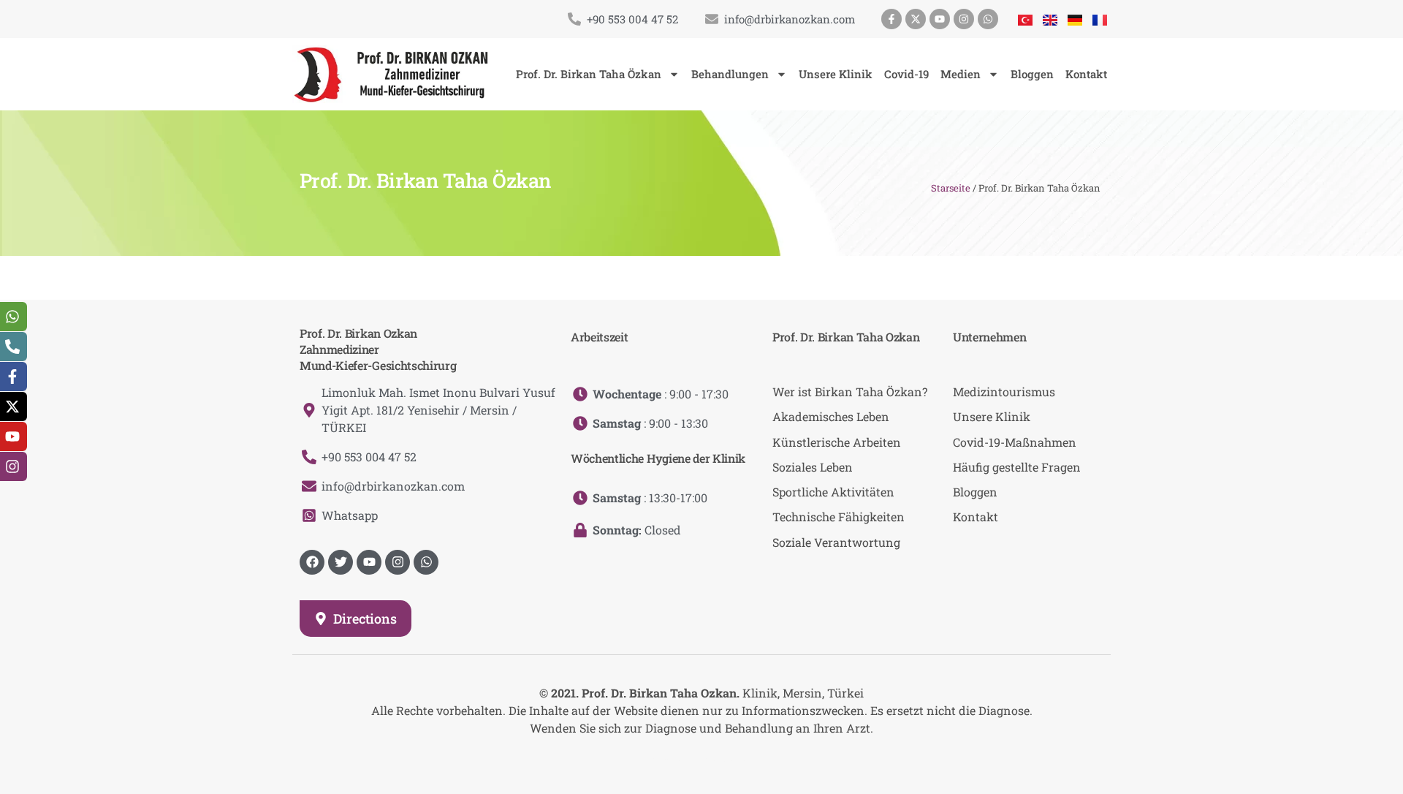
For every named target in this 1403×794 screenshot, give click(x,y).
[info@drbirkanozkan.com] (711, 19)
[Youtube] (939, 19)
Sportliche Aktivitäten (833, 491)
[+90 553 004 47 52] (574, 19)
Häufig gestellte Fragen (1017, 466)
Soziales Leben (812, 466)
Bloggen (1032, 74)
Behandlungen (730, 74)
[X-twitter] (915, 19)
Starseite (950, 187)
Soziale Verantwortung (836, 542)
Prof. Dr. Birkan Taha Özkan (588, 74)
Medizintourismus (1004, 391)
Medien (960, 74)
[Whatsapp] (988, 19)
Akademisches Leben (830, 416)
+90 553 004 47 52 (632, 19)
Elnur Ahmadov (714, 757)
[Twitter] (340, 562)
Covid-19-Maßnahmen (1014, 442)
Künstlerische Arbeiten (836, 442)
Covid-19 (906, 74)
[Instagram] (964, 19)
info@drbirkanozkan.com (789, 19)
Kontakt (1086, 74)
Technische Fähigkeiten (838, 516)
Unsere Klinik (835, 74)
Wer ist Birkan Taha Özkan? (849, 391)
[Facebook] (312, 562)
